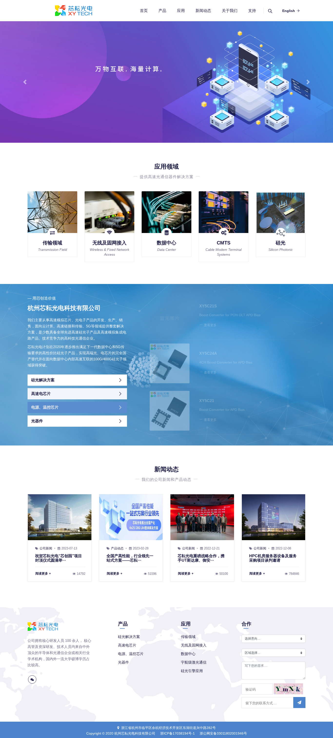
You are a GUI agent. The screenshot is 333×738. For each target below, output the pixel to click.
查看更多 (207, 325)
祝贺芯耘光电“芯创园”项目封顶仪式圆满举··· (58, 558)
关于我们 (229, 11)
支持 (252, 11)
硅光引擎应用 (192, 671)
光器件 (37, 421)
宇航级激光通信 (193, 662)
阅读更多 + (43, 573)
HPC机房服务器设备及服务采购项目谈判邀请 (273, 558)
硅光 (280, 242)
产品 (162, 11)
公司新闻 (45, 548)
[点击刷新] (288, 688)
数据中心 (166, 242)
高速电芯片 (41, 394)
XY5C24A (205, 353)
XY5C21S (205, 306)
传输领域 (52, 242)
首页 (144, 11)
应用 (181, 11)
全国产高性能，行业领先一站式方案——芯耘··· (130, 558)
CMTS (223, 242)
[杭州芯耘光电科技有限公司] (72, 10)
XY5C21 (203, 401)
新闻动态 (203, 11)
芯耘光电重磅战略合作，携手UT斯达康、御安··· (201, 558)
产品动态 (117, 548)
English (288, 11)
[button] (25, 82)
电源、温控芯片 (45, 407)
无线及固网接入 (109, 242)
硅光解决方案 (43, 380)
